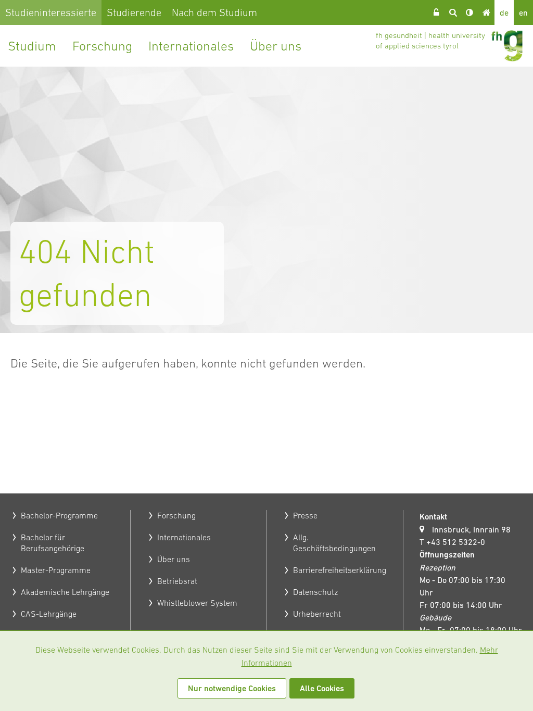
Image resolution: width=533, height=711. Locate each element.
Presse (305, 515)
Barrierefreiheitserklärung (339, 570)
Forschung (102, 46)
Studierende (134, 12)
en (523, 12)
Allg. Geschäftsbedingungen (334, 542)
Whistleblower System (197, 602)
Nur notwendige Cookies (232, 688)
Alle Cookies (322, 688)
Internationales (191, 46)
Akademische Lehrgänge (65, 591)
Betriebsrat (177, 581)
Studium (32, 46)
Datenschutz (315, 591)
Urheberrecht (317, 613)
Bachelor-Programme (59, 515)
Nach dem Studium (214, 12)
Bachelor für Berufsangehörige (52, 542)
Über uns (275, 46)
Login (436, 12)
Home (486, 12)
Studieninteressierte (50, 12)
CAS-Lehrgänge (49, 613)
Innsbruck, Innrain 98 (471, 529)
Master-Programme (56, 570)
